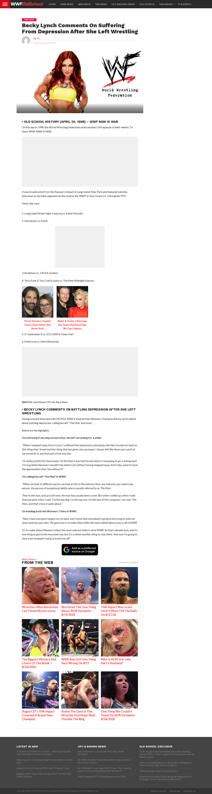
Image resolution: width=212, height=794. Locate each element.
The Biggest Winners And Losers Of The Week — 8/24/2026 (39, 663)
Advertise (174, 791)
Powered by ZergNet (128, 562)
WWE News (67, 4)
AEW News (84, 4)
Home (52, 4)
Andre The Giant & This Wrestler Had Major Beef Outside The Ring (78, 715)
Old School (147, 4)
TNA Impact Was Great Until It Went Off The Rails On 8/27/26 (119, 610)
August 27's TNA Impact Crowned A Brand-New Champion (38, 715)
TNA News (101, 4)
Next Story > (30, 559)
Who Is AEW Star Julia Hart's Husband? (116, 661)
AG (38, 38)
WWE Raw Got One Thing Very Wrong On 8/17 (78, 661)
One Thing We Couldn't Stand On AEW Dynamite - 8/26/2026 (118, 715)
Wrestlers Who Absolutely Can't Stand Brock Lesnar (40, 609)
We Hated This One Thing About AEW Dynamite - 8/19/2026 (78, 610)
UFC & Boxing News (123, 4)
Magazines (166, 4)
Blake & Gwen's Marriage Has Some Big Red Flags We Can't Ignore (72, 325)
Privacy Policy (158, 791)
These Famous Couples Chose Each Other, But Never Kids (37, 325)
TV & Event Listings (189, 4)
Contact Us (189, 791)
